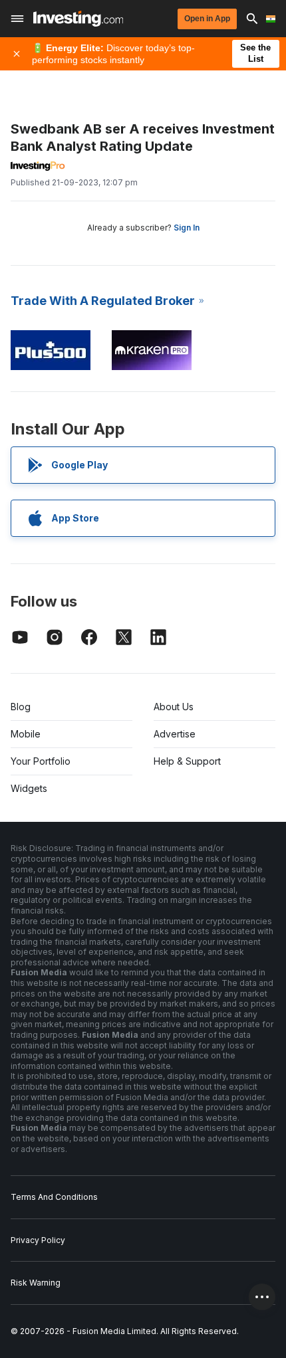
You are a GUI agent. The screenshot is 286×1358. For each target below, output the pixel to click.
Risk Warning (36, 1283)
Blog (21, 706)
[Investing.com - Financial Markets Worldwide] (78, 19)
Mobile (26, 733)
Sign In (187, 228)
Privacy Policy (38, 1240)
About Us (174, 706)
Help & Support (187, 761)
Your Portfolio (41, 761)
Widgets (29, 788)
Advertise (175, 733)
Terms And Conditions (54, 1197)
